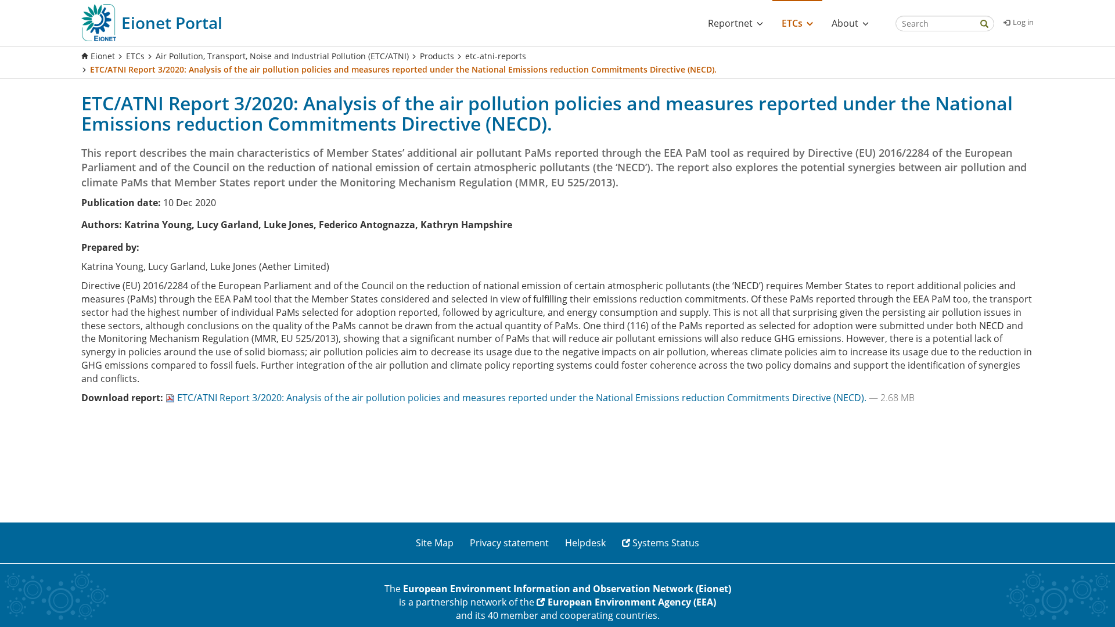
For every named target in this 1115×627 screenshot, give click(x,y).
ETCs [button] (792, 23)
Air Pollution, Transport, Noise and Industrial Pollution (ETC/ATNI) (282, 56)
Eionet (103, 56)
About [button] (845, 23)
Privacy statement (509, 542)
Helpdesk (585, 542)
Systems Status (665, 542)
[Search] (984, 24)
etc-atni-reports (495, 56)
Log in (1023, 22)
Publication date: (121, 202)
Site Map (435, 542)
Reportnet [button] (730, 23)
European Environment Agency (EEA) (632, 602)
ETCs (135, 56)
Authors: (101, 224)
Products (437, 56)
